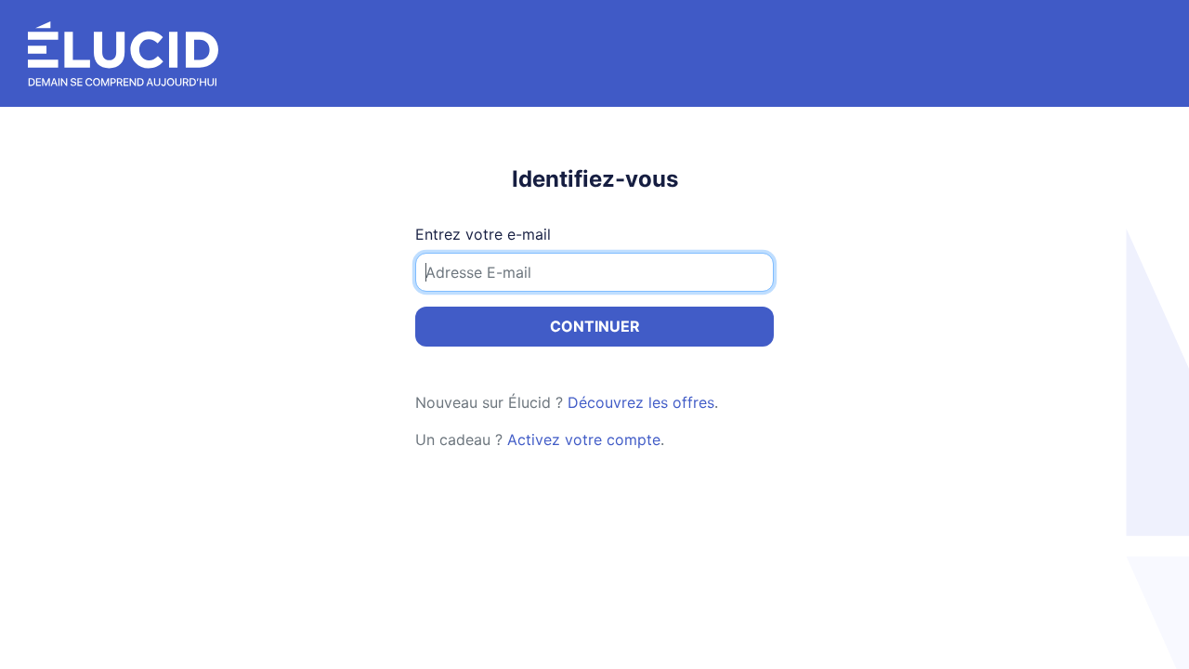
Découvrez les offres (641, 402)
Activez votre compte (583, 439)
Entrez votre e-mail (483, 234)
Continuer (595, 326)
